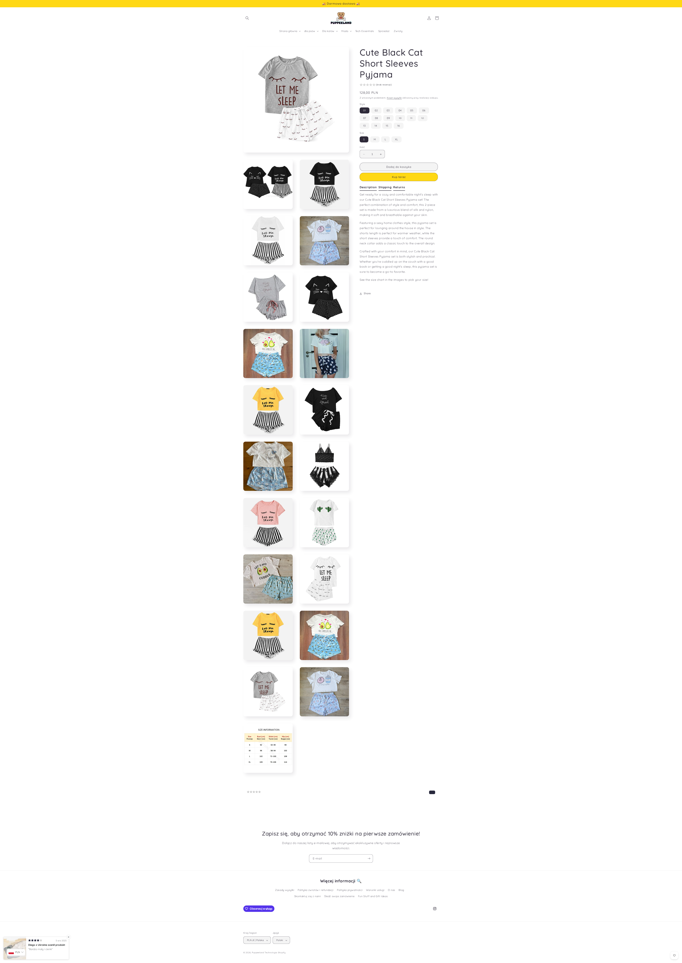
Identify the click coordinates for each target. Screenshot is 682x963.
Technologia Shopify (275, 952)
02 (376, 110)
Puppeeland (258, 952)
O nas (391, 890)
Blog (401, 890)
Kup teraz (399, 177)
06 (424, 110)
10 (402, 118)
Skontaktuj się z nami (307, 896)
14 (376, 126)
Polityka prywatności (349, 890)
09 (388, 118)
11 (413, 118)
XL (396, 139)
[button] (247, 18)
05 (411, 110)
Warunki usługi (375, 890)
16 (398, 126)
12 (424, 118)
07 (364, 118)
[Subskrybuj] (369, 858)
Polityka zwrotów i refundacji (315, 890)
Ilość (362, 147)
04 (400, 110)
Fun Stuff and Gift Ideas (373, 896)
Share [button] (367, 293)
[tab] (369, 187)
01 (364, 110)
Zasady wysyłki (284, 890)
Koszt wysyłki (394, 98)
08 (376, 118)
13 (364, 126)
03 (388, 110)
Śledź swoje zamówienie (339, 896)
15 (387, 126)
